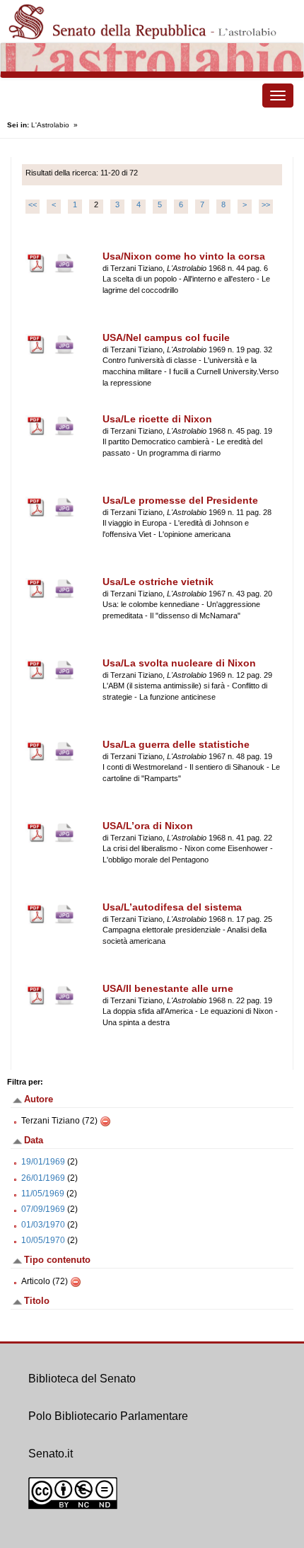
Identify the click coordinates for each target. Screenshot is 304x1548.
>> (266, 204)
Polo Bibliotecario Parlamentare (108, 1416)
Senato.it (50, 1454)
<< (32, 204)
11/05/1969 (42, 1193)
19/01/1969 (43, 1162)
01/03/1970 (43, 1225)
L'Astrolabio (50, 125)
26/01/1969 (43, 1178)
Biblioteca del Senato (82, 1379)
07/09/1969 (43, 1209)
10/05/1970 (43, 1240)
